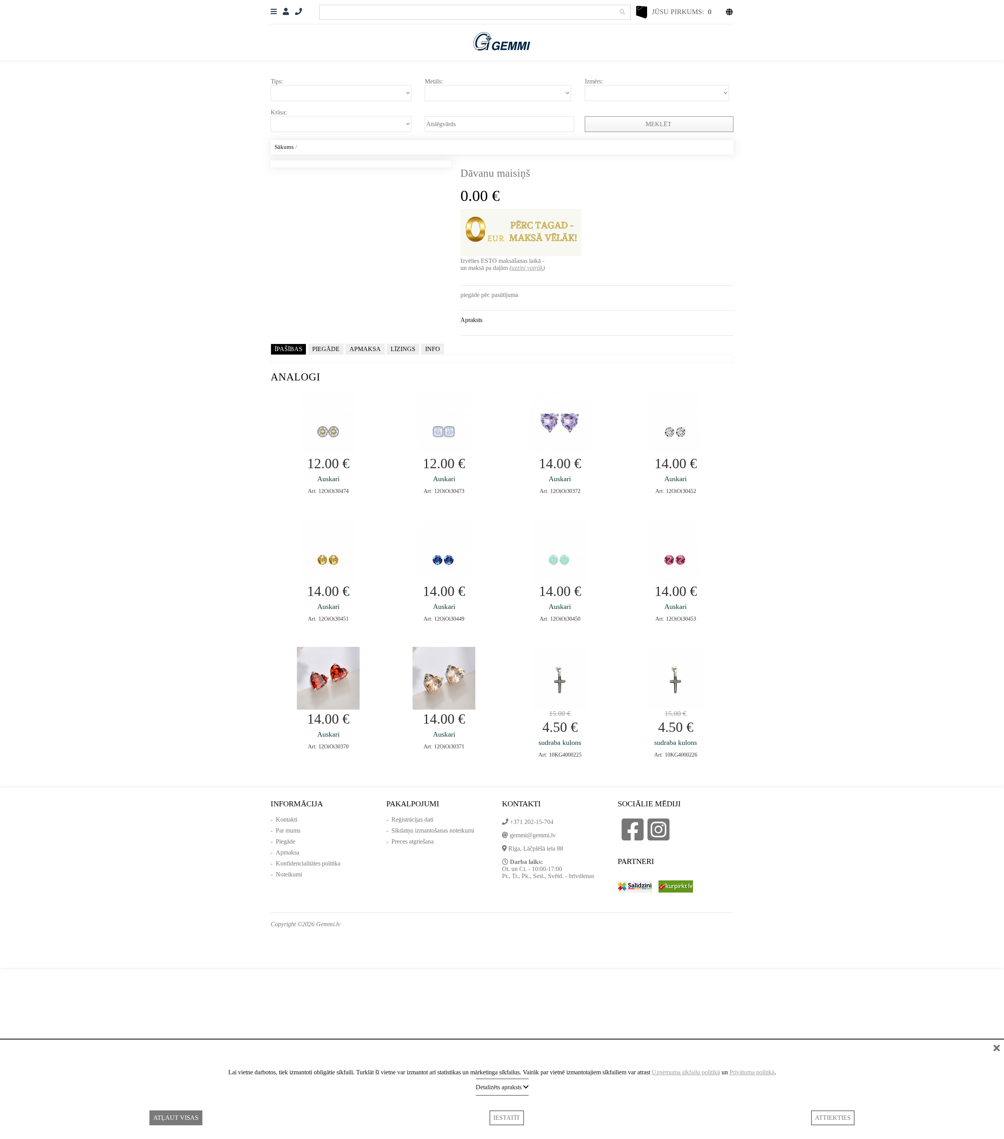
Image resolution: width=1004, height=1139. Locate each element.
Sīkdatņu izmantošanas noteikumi (432, 830)
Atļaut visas (175, 1117)
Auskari (328, 479)
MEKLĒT (659, 124)
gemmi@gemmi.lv (533, 835)
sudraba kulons (559, 742)
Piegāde (285, 841)
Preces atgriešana (412, 841)
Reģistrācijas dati (412, 819)
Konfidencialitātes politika (308, 863)
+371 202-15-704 (531, 821)
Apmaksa (287, 852)
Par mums (288, 830)
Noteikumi (289, 874)
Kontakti (286, 819)
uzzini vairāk (527, 267)
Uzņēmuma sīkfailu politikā (686, 1072)
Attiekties (833, 1117)
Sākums (284, 147)
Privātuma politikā (752, 1072)
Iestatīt (506, 1117)
